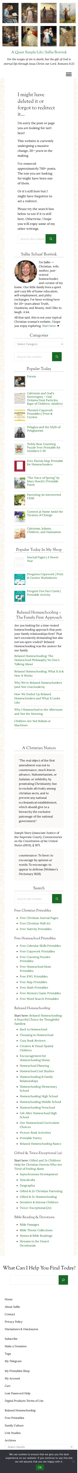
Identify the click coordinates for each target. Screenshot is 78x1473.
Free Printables (14, 1418)
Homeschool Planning (34, 1065)
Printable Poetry (31, 1138)
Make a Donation (15, 1346)
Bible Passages (29, 1224)
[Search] (63, 1280)
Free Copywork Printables (37, 951)
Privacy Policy (13, 1321)
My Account (12, 1378)
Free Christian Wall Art (35, 923)
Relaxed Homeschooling (20, 1410)
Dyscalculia (27, 1180)
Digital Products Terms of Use (24, 1400)
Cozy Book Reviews (33, 1040)
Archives (10, 1440)
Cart (8, 1386)
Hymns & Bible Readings (36, 1235)
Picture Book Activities (35, 1132)
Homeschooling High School (39, 1096)
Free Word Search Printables (39, 999)
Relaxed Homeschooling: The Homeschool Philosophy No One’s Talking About (36, 660)
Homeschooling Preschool (37, 1107)
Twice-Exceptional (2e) (35, 1208)
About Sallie (12, 1306)
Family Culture (14, 1425)
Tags (8, 1353)
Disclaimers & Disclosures (21, 1329)
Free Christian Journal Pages (39, 918)
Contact (10, 1314)
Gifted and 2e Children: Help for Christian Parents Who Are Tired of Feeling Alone (38, 1165)
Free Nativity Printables (36, 929)
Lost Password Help (17, 1393)
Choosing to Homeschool (36, 1035)
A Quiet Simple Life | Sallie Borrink (39, 52)
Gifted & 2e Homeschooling (38, 1197)
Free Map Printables (33, 982)
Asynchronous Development (39, 1174)
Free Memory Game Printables (40, 993)
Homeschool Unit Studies (37, 1071)
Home (9, 1299)
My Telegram (13, 1361)
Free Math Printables (34, 987)
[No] (73, 1461)
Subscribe (11, 1338)
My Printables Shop (17, 1371)
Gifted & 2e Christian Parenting (41, 1191)
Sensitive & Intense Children (39, 1202)
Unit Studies (12, 1433)
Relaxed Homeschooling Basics (40, 1143)
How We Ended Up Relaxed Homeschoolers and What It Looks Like (37, 698)
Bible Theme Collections (36, 1230)
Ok (40, 1467)
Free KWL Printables (34, 976)
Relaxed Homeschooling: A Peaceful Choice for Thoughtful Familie (38, 1020)
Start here (49, 326)
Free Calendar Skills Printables (40, 945)
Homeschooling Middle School (40, 1102)
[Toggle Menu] (69, 74)
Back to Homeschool (33, 1029)
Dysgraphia (27, 1185)
